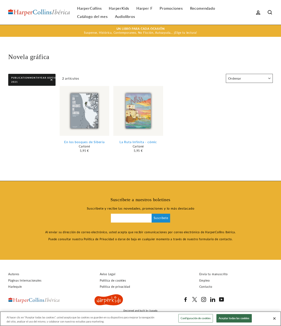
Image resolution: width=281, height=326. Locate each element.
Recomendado (202, 8)
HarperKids (119, 8)
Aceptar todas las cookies (234, 318)
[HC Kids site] (108, 300)
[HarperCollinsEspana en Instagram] (203, 299)
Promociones (171, 8)
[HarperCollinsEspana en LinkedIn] (212, 299)
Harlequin (15, 286)
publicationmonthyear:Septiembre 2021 (33, 80)
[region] (140, 318)
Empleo (204, 280)
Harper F (144, 8)
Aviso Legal (107, 274)
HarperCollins (89, 8)
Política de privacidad (115, 286)
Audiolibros (125, 16)
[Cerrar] (274, 318)
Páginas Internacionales (24, 280)
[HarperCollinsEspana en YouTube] (221, 299)
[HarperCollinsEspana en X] (194, 299)
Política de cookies (113, 280)
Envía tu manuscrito (213, 274)
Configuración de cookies (196, 318)
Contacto (205, 286)
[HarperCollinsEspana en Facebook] (185, 299)
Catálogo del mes (92, 16)
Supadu (153, 310)
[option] (140, 31)
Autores (13, 274)
